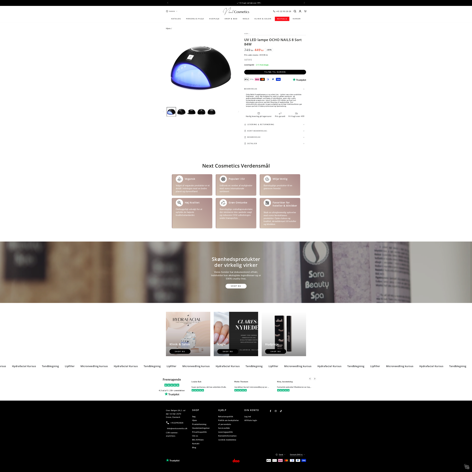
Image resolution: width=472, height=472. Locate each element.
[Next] (314, 378)
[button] (295, 11)
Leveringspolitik (225, 432)
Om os (195, 436)
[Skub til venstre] (168, 3)
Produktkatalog (199, 424)
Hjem (168, 28)
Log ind (247, 416)
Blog (194, 447)
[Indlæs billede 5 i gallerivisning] (211, 111)
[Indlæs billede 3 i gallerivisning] (191, 111)
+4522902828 (176, 423)
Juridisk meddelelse (227, 439)
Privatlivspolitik (199, 432)
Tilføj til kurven (275, 72)
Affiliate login (250, 420)
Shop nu (236, 286)
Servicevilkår (224, 428)
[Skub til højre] (304, 3)
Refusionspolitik (225, 416)
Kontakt (195, 443)
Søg (194, 416)
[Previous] (310, 378)
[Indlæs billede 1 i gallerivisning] (171, 111)
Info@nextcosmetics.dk (177, 428)
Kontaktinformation (227, 436)
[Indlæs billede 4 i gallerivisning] (201, 111)
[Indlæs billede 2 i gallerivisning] (181, 111)
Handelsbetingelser (201, 428)
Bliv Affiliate (198, 439)
